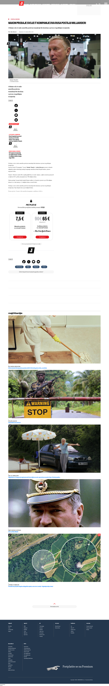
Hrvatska (10, 626)
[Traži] (99, 4)
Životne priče (42, 634)
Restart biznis (57, 626)
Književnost (73, 629)
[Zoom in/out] (4, 684)
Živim (9, 663)
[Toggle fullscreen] (3, 684)
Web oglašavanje (27, 653)
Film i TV (72, 628)
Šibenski (9, 666)
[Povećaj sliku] (54, 56)
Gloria (9, 658)
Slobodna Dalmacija (12, 648)
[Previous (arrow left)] (0, 685)
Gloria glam (10, 660)
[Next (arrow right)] (1, 685)
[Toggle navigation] (105, 3)
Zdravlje (41, 629)
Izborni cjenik (26, 651)
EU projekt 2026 (35, 4)
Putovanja (41, 633)
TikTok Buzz (55, 4)
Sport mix (25, 634)
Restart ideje (57, 628)
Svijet (9, 628)
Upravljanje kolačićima (28, 658)
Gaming (41, 636)
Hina (12, 31)
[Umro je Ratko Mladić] (54, 503)
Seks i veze (42, 631)
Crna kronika (10, 629)
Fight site (25, 633)
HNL (25, 626)
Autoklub (10, 653)
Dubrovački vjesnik (11, 661)
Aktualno (25, 4)
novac (57, 623)
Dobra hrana (10, 656)
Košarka (25, 629)
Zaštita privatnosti (27, 650)
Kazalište (72, 633)
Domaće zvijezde (89, 626)
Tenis (25, 631)
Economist (46, 4)
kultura (73, 623)
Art (71, 626)
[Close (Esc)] (0, 684)
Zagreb (9, 631)
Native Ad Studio (11, 670)
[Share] (1, 684)
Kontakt (25, 656)
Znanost (41, 628)
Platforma (64, 4)
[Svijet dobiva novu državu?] (54, 394)
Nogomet (25, 628)
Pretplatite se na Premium (78, 666)
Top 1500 (72, 4)
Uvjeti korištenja (27, 648)
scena (88, 623)
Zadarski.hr (10, 665)
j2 (40, 623)
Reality (87, 629)
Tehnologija (42, 626)
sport (25, 623)
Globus (9, 651)
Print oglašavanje (27, 655)
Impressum (26, 646)
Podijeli (10, 100)
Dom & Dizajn (10, 655)
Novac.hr (14, 31)
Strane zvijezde (89, 628)
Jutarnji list (10, 646)
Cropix (9, 668)
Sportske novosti (11, 650)
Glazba (72, 631)
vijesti (10, 623)
